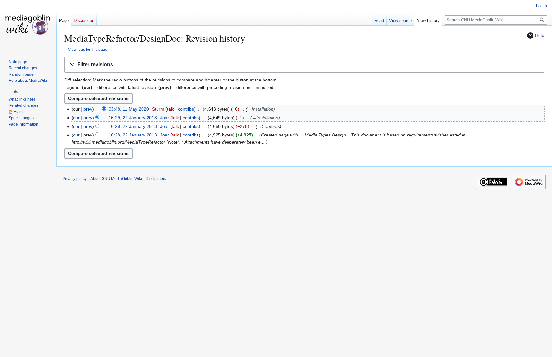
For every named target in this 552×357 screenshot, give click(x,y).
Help (539, 35)
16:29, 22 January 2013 (133, 117)
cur (76, 117)
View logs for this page (87, 49)
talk (170, 109)
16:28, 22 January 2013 (133, 126)
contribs (186, 109)
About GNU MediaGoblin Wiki (116, 178)
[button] (304, 64)
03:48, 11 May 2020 (129, 109)
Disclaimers (156, 178)
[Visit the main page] (28, 25)
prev (87, 109)
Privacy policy (75, 178)
